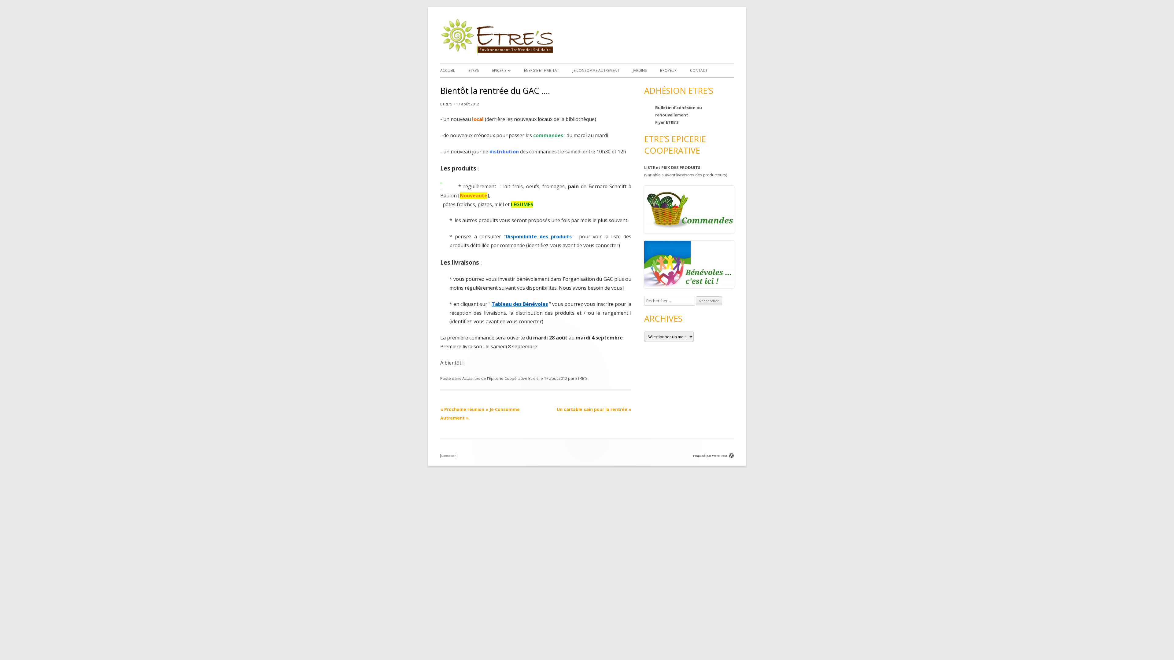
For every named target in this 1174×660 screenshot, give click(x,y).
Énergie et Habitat (541, 70)
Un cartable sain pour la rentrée (594, 409)
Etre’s (473, 70)
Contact (698, 70)
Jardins (640, 70)
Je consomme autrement (596, 70)
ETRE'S (446, 104)
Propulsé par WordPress (710, 455)
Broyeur (668, 70)
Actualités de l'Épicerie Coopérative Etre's (500, 378)
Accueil (447, 70)
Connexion (448, 455)
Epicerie (499, 70)
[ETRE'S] (496, 54)
